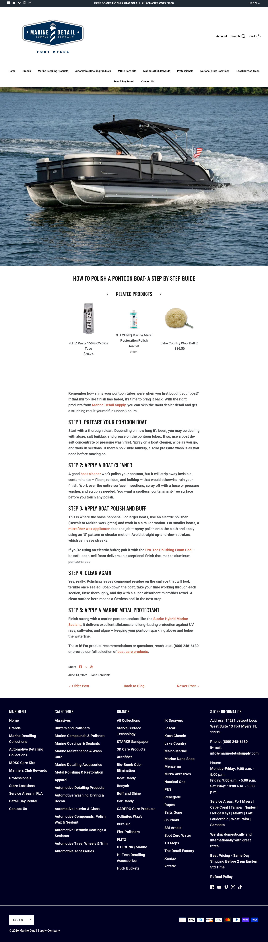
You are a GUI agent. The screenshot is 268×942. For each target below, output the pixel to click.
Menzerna (172, 766)
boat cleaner (91, 474)
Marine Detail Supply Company (40, 930)
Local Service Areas (247, 71)
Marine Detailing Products (53, 71)
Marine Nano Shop (179, 759)
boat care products (132, 651)
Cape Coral (219, 807)
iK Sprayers (173, 720)
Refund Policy (221, 876)
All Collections (128, 720)
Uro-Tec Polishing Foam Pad (168, 550)
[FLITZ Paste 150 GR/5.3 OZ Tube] (88, 319)
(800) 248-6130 (235, 741)
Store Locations (22, 786)
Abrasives (63, 720)
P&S (167, 789)
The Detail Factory (179, 851)
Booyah (123, 786)
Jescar (169, 728)
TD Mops (171, 843)
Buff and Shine (129, 793)
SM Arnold (172, 828)
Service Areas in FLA (26, 793)
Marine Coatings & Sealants (77, 743)
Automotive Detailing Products (93, 71)
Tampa (236, 807)
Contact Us (147, 81)
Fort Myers (243, 801)
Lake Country (175, 743)
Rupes (169, 805)
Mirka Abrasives (177, 774)
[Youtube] (14, 2)
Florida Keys (220, 813)
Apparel (61, 780)
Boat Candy (126, 778)
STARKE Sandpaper (133, 741)
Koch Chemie (175, 736)
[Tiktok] (29, 2)
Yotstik (170, 866)
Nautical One (174, 782)
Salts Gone (173, 812)
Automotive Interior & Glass (77, 809)
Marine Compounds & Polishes (79, 736)
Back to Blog (134, 686)
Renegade (172, 797)
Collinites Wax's (129, 816)
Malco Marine (175, 751)
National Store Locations (214, 71)
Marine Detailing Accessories (78, 764)
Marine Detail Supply (109, 405)
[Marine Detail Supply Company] (52, 36)
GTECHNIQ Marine (132, 847)
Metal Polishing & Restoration (79, 772)
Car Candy (125, 801)
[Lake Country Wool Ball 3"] (180, 319)
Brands (27, 71)
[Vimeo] (19, 2)
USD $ (253, 3)
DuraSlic (123, 824)
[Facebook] (8, 2)
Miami (238, 813)
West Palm (240, 819)
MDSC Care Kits (127, 71)
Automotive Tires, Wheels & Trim (81, 843)
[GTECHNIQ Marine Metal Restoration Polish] (134, 315)
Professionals (185, 71)
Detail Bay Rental (124, 81)
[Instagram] (24, 2)
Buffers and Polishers (72, 728)
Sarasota (217, 825)
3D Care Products (131, 749)
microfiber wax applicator (89, 529)
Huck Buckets (128, 868)
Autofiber (124, 757)
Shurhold (171, 820)
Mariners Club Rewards (156, 71)
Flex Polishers (128, 832)
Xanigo (170, 858)
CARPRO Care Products (136, 809)
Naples (250, 807)
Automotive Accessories (74, 851)
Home (12, 71)
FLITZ (121, 839)
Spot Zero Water (177, 835)
